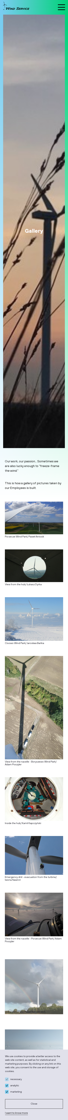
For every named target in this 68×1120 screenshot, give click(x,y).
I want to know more (16, 1113)
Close (34, 1103)
